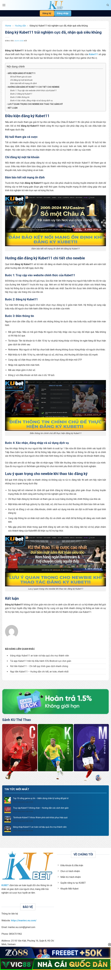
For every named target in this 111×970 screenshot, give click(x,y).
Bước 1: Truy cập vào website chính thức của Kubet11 (33, 90)
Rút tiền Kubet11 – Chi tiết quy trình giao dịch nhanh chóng (39, 666)
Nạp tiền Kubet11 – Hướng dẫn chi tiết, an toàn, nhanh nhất (39, 671)
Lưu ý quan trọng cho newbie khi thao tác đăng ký (35, 104)
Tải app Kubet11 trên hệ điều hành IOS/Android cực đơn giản (40, 661)
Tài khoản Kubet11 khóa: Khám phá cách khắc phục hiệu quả (40, 817)
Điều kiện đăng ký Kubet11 (21, 73)
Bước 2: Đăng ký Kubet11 (21, 94)
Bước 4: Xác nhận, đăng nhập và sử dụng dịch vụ (31, 100)
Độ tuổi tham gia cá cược (21, 76)
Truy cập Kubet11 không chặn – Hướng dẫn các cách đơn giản (41, 808)
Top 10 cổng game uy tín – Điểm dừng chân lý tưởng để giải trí (41, 798)
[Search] (108, 5)
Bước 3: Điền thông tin (19, 97)
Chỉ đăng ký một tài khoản (21, 80)
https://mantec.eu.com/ (23, 920)
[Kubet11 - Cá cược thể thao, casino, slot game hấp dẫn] (55, 5)
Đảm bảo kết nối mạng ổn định (23, 83)
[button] (4, 5)
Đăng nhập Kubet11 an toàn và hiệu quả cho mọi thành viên (39, 655)
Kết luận (12, 108)
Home (8, 25)
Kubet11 (93, 54)
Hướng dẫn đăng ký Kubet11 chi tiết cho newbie (33, 87)
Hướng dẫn (20, 25)
